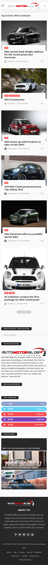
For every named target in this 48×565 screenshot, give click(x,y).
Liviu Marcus (12, 104)
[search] (45, 5)
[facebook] (24, 404)
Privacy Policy (34, 556)
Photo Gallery (14, 96)
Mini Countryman (14, 99)
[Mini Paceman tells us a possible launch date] (24, 216)
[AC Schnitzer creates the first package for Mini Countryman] (24, 272)
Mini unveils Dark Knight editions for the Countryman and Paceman (23, 54)
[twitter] (24, 409)
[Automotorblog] (24, 5)
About (9, 552)
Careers (22, 552)
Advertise (38, 552)
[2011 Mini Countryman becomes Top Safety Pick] (24, 170)
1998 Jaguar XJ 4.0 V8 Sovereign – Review (20, 467)
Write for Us (15, 556)
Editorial (29, 552)
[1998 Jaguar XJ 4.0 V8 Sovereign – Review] (24, 460)
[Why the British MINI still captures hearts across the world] (24, 479)
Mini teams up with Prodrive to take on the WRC (22, 143)
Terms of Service (25, 560)
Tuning (11, 293)
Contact (24, 556)
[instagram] (24, 419)
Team (15, 552)
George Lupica (12, 149)
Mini (6, 48)
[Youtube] (24, 424)
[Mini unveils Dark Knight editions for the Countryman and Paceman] (24, 36)
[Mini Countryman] (24, 83)
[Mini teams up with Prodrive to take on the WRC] (24, 125)
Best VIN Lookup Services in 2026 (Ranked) (21, 448)
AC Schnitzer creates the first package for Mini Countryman (21, 298)
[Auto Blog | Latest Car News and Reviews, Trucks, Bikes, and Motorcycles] (20, 503)
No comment (23, 61)
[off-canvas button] (2, 5)
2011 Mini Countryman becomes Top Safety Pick (22, 188)
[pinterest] (24, 414)
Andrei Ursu (11, 61)
